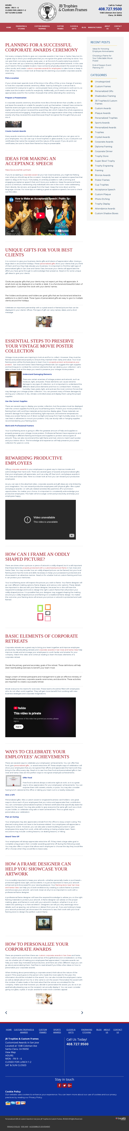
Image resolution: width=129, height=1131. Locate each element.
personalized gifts (48, 264)
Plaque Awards (102, 113)
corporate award (30, 175)
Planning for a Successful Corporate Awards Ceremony (41, 47)
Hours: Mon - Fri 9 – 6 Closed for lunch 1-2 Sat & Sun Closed (15, 9)
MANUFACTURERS (95, 27)
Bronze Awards (102, 175)
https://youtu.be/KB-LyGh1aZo (18, 170)
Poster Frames (102, 180)
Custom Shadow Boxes (106, 213)
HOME (8, 27)
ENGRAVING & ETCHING (21, 27)
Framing (99, 170)
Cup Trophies (102, 185)
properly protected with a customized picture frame (45, 568)
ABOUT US (107, 27)
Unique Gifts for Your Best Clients (38, 252)
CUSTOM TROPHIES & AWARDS (24, 1030)
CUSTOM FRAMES (60, 27)
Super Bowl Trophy (105, 161)
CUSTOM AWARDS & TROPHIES (42, 27)
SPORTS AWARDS (57, 1030)
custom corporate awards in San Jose (55, 955)
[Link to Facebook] (59, 1085)
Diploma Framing (103, 146)
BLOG (84, 27)
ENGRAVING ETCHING (86, 1030)
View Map (10, 1052)
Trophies (99, 132)
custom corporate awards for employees (44, 68)
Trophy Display (102, 204)
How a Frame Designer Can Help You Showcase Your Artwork (38, 868)
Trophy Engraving (104, 166)
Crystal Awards (102, 137)
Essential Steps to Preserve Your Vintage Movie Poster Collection (39, 345)
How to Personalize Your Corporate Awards (36, 947)
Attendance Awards (105, 208)
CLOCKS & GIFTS (74, 27)
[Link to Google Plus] (70, 1085)
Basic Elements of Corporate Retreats (41, 639)
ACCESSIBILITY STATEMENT (39, 1126)
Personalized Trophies (106, 118)
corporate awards (19, 469)
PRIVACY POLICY (13, 1126)
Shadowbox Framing (105, 96)
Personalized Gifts (104, 91)
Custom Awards (103, 108)
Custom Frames (103, 86)
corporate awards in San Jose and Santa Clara (58, 650)
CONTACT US (118, 27)
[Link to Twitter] (64, 1085)
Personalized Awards (105, 127)
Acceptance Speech (105, 189)
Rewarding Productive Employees (33, 460)
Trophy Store (101, 156)
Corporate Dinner (104, 151)
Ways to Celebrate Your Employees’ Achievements (37, 754)
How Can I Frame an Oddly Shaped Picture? (37, 557)
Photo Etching (102, 199)
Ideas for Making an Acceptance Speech (30, 161)
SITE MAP (24, 1126)
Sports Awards (102, 123)
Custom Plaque (103, 194)
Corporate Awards (104, 142)
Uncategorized (102, 81)
